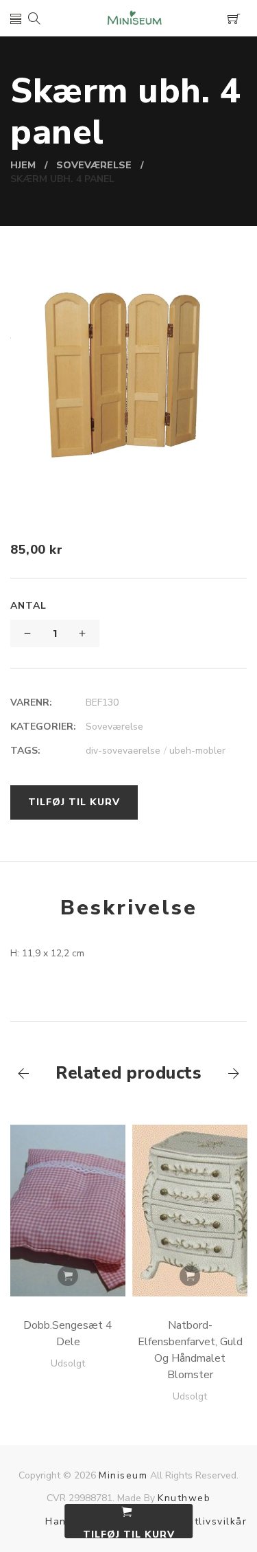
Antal (28, 605)
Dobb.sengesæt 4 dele (67, 1333)
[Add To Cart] (68, 1276)
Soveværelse (114, 726)
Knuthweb (184, 1498)
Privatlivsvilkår (207, 1521)
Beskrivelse (128, 908)
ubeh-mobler (197, 750)
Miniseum (123, 1475)
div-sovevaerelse (126, 750)
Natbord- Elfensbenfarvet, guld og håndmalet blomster (190, 1350)
